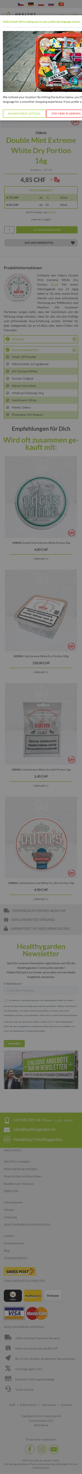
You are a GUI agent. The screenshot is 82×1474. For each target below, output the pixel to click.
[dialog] (41, 737)
